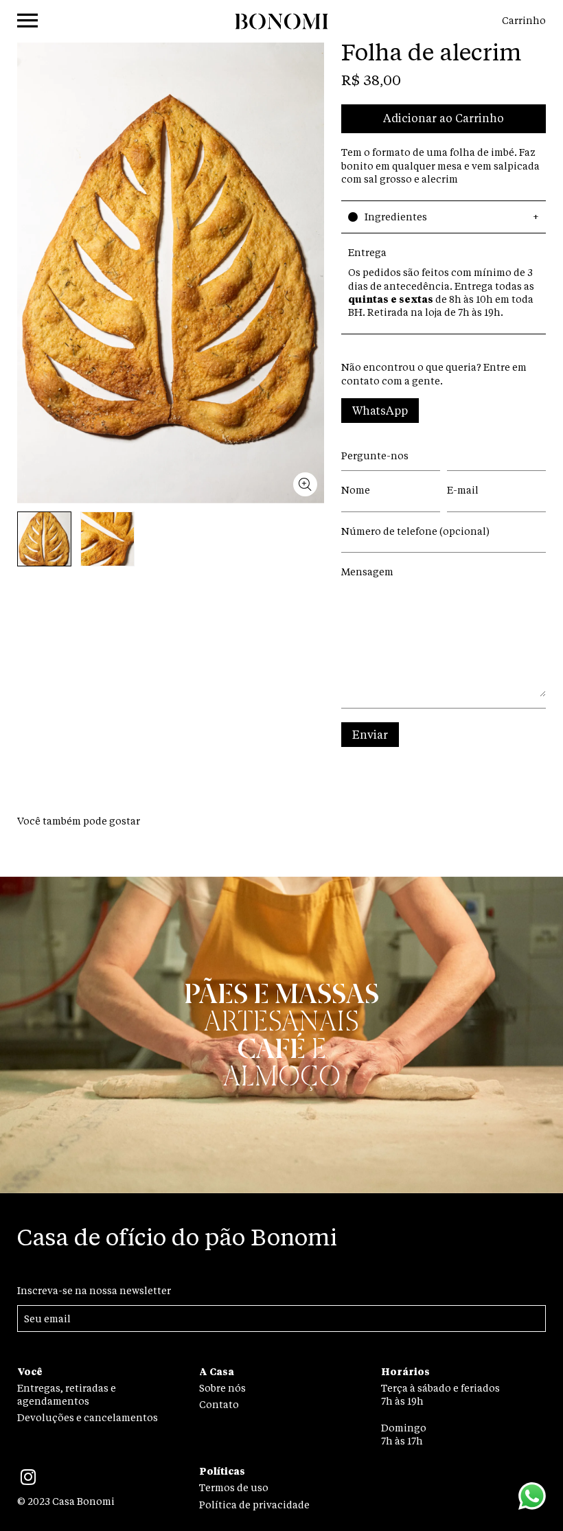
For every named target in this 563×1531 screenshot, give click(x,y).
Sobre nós (222, 1389)
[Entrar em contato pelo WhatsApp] (532, 1498)
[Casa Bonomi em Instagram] (28, 1482)
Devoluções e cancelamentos (87, 1418)
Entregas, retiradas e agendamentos (66, 1395)
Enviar (370, 735)
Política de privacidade (254, 1505)
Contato (219, 1405)
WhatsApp (380, 411)
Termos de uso (233, 1488)
